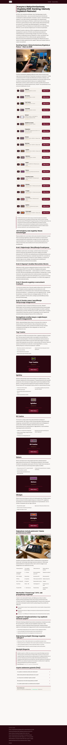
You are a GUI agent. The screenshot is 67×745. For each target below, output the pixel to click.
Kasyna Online (55, 1)
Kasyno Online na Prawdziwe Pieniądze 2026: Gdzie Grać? (19, 733)
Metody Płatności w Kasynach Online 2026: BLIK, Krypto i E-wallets (21, 738)
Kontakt (49, 1)
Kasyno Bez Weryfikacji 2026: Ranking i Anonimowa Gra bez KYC (20, 731)
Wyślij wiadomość (35, 717)
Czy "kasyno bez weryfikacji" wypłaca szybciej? (26, 677)
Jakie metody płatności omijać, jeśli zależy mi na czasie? (27, 674)
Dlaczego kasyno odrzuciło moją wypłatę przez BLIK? (27, 680)
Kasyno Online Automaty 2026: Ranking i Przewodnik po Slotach (20, 734)
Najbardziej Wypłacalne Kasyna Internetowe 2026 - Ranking (19, 740)
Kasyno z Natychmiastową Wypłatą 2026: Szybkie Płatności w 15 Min (21, 729)
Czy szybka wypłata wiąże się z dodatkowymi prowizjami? (28, 683)
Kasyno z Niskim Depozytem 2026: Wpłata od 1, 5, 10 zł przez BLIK (21, 736)
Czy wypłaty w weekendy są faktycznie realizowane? (27, 671)
